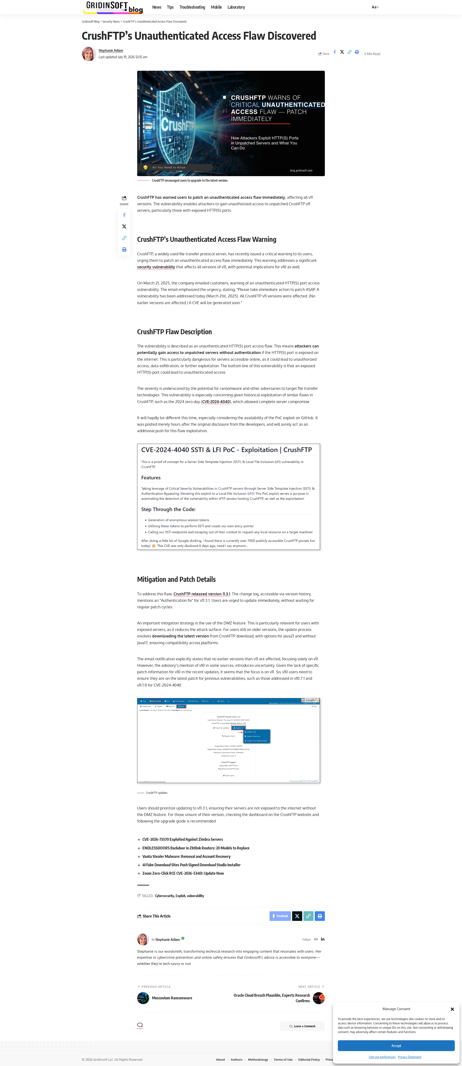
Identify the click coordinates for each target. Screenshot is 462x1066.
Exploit (180, 896)
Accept (396, 1045)
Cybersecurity (164, 896)
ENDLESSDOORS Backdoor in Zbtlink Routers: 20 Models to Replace (196, 848)
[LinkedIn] (323, 939)
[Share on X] (342, 54)
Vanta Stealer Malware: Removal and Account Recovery (186, 856)
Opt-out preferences (382, 1057)
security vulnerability (156, 266)
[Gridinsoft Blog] (113, 7)
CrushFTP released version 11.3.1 (201, 593)
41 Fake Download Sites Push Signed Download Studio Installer (191, 864)
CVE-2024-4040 (216, 401)
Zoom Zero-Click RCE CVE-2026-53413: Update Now (183, 873)
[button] (452, 1009)
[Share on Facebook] (334, 54)
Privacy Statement (409, 1057)
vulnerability (195, 896)
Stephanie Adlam (111, 50)
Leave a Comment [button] (304, 1026)
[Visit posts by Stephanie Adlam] (89, 54)
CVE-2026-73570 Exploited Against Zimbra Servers (182, 839)
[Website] (316, 939)
